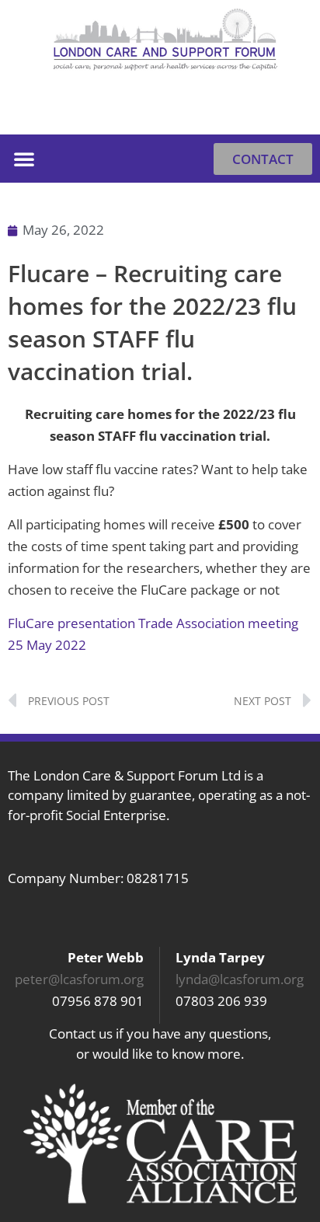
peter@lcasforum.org (79, 979)
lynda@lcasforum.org (240, 979)
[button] (293, 110)
